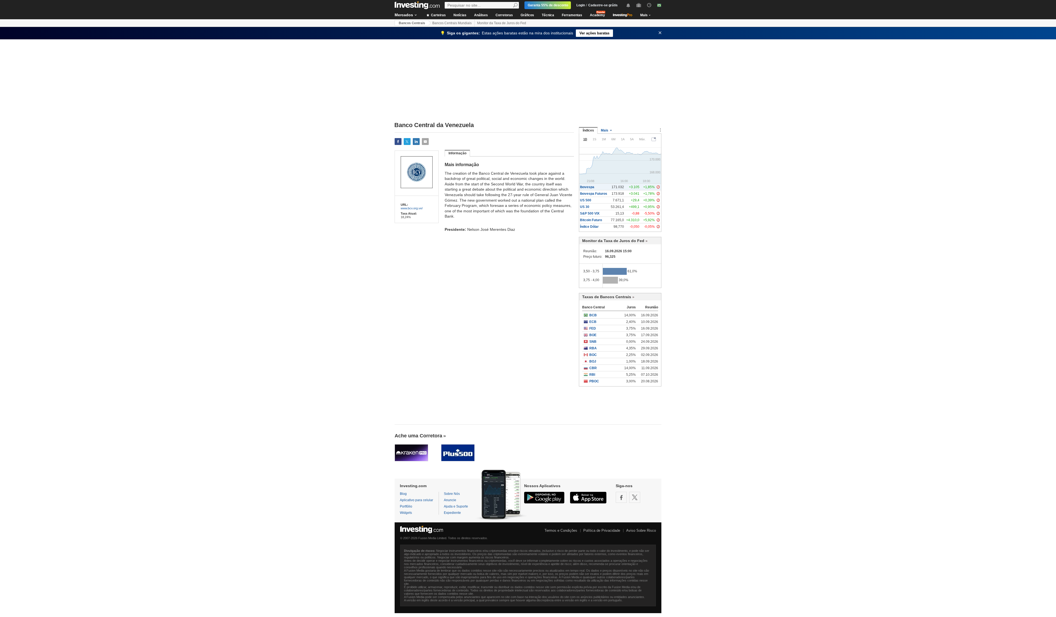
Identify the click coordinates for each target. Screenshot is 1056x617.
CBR (593, 368)
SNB (592, 342)
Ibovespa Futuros (593, 194)
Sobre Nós (452, 494)
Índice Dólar (589, 227)
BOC (593, 355)
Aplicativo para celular (416, 500)
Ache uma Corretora (418, 435)
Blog (403, 494)
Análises (481, 15)
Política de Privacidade (601, 530)
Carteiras (438, 15)
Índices (588, 130)
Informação (457, 153)
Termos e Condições (560, 530)
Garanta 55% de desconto (548, 5)
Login (580, 5)
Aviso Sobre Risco (641, 530)
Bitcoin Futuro (591, 220)
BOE (592, 335)
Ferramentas (572, 15)
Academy (597, 15)
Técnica (548, 15)
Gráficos (527, 15)
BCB (593, 315)
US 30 (584, 207)
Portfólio (406, 506)
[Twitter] (634, 497)
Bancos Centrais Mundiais (452, 23)
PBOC (594, 381)
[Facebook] (621, 497)
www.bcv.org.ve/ (412, 208)
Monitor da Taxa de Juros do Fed (501, 23)
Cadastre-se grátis (603, 5)
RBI (592, 375)
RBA (593, 348)
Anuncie (450, 500)
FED (592, 328)
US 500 (585, 200)
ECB (592, 322)
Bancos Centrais (412, 23)
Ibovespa (587, 187)
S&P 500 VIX (590, 213)
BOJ (592, 361)
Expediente (452, 513)
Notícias (459, 15)
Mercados (404, 15)
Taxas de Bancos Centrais (606, 297)
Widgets (406, 513)
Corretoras (504, 15)
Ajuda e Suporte (456, 506)
